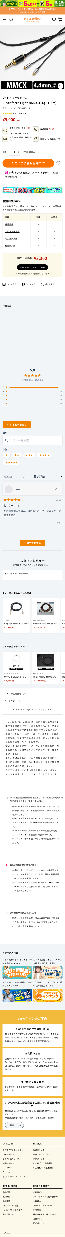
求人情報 (6, 1196)
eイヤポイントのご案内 (12, 1210)
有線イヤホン (8, 1154)
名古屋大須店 (11, 238)
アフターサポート (40, 1158)
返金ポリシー (38, 1218)
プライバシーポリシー (42, 1205)
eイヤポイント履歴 (10, 1205)
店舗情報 (6, 1201)
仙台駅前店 (10, 245)
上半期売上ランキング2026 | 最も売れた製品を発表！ (47, 984)
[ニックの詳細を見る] (56, 489)
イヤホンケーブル (19, 97)
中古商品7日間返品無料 (43, 1167)
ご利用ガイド (14, 1125)
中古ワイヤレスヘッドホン (13, 1176)
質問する (28, 543)
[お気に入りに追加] (58, 163)
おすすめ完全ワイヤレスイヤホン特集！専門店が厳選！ (47, 961)
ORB (5, 97)
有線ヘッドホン (9, 1163)
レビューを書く (19, 425)
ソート (25, 476)
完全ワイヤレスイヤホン (12, 1150)
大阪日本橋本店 (12, 231)
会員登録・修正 (9, 1214)
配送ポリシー (38, 1223)
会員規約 (37, 1201)
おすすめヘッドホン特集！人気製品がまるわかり (16, 984)
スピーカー (7, 1172)
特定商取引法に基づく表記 (44, 1214)
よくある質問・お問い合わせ (45, 1196)
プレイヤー (7, 1167)
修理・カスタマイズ (41, 1154)
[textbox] (32, 440)
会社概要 (6, 1192)
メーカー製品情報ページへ (14, 693)
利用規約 (37, 1210)
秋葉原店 (9, 224)
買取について (38, 1150)
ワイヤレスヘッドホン (11, 1158)
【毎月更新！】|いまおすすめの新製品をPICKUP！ (17, 961)
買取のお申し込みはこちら (32, 267)
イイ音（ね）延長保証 (42, 1163)
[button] (14, 113)
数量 (4, 152)
